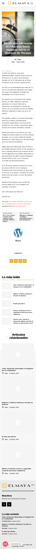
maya (19, 59)
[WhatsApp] (25, 261)
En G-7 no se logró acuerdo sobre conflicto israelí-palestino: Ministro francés (9, 218)
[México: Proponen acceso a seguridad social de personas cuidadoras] (7, 312)
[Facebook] (11, 261)
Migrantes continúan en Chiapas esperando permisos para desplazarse (26, 218)
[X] (16, 261)
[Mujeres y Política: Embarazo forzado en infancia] (7, 294)
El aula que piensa (19, 303)
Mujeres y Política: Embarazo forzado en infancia (22, 295)
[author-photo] (3, 373)
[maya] (18, 232)
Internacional (6, 521)
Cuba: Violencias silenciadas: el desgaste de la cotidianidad (23, 286)
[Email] (5, 544)
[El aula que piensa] (7, 303)
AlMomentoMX (7, 75)
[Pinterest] (20, 261)
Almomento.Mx (20, 206)
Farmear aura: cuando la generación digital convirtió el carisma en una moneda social (23, 321)
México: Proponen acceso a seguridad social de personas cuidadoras (22, 312)
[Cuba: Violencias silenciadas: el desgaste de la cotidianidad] (7, 285)
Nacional (18, 39)
